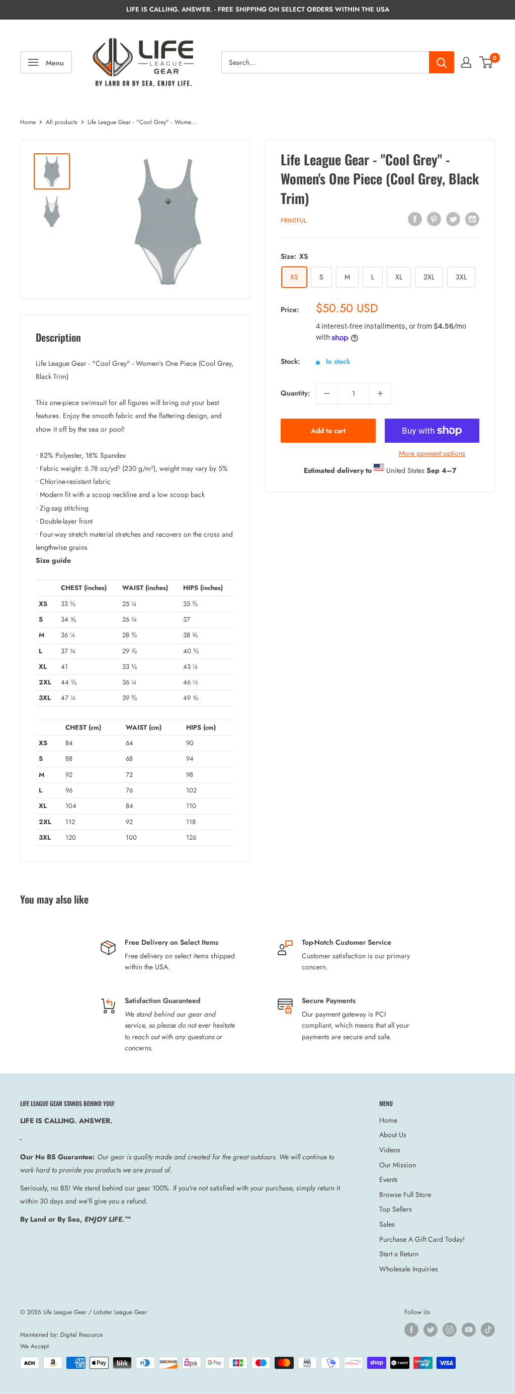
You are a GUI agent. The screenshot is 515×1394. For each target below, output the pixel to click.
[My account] (466, 62)
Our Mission (397, 1165)
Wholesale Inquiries (408, 1269)
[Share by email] (472, 219)
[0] (486, 62)
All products (61, 122)
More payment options (432, 453)
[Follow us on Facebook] (411, 1330)
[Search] (441, 62)
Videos (389, 1150)
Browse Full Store (405, 1194)
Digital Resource (81, 1334)
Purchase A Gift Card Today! (422, 1239)
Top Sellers (395, 1209)
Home (28, 122)
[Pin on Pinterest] (434, 219)
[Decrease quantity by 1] (326, 393)
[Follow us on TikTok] (488, 1330)
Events (388, 1179)
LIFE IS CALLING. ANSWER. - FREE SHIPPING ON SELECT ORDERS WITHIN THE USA (257, 9)
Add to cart (328, 431)
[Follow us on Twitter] (430, 1330)
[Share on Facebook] (415, 219)
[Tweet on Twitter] (453, 219)
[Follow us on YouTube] (469, 1330)
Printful (293, 220)
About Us (392, 1135)
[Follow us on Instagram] (450, 1330)
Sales (387, 1224)
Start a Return (398, 1254)
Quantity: (295, 393)
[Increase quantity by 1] (380, 393)
